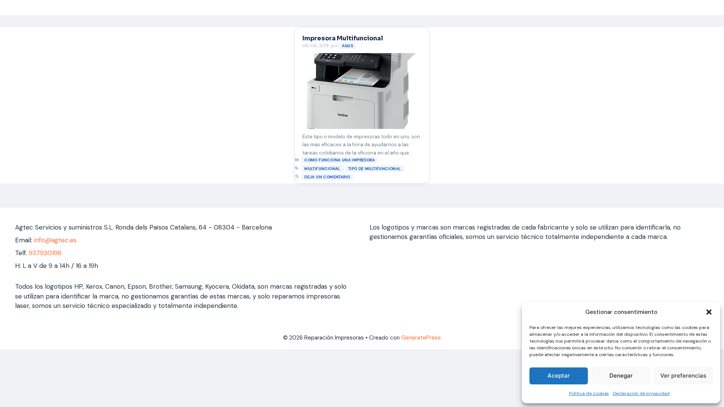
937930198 (45, 253)
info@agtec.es (55, 240)
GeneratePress (421, 337)
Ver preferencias (683, 375)
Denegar (621, 375)
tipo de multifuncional (374, 168)
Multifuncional (322, 168)
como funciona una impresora (339, 160)
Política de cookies (589, 393)
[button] (709, 312)
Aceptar (559, 375)
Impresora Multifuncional (342, 38)
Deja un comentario (327, 176)
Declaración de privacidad (641, 393)
